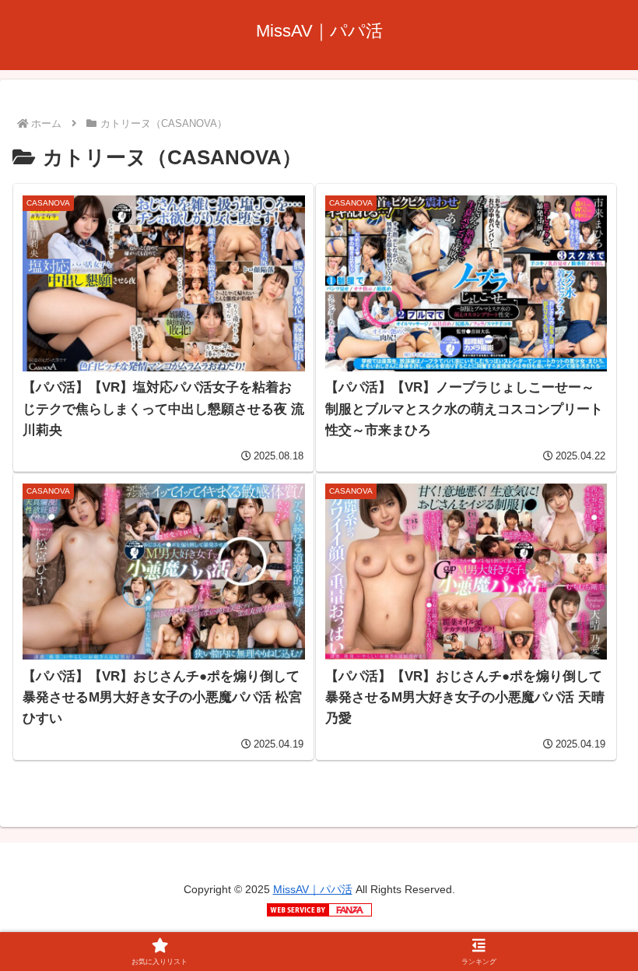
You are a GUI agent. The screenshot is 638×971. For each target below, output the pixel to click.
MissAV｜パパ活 (312, 889)
